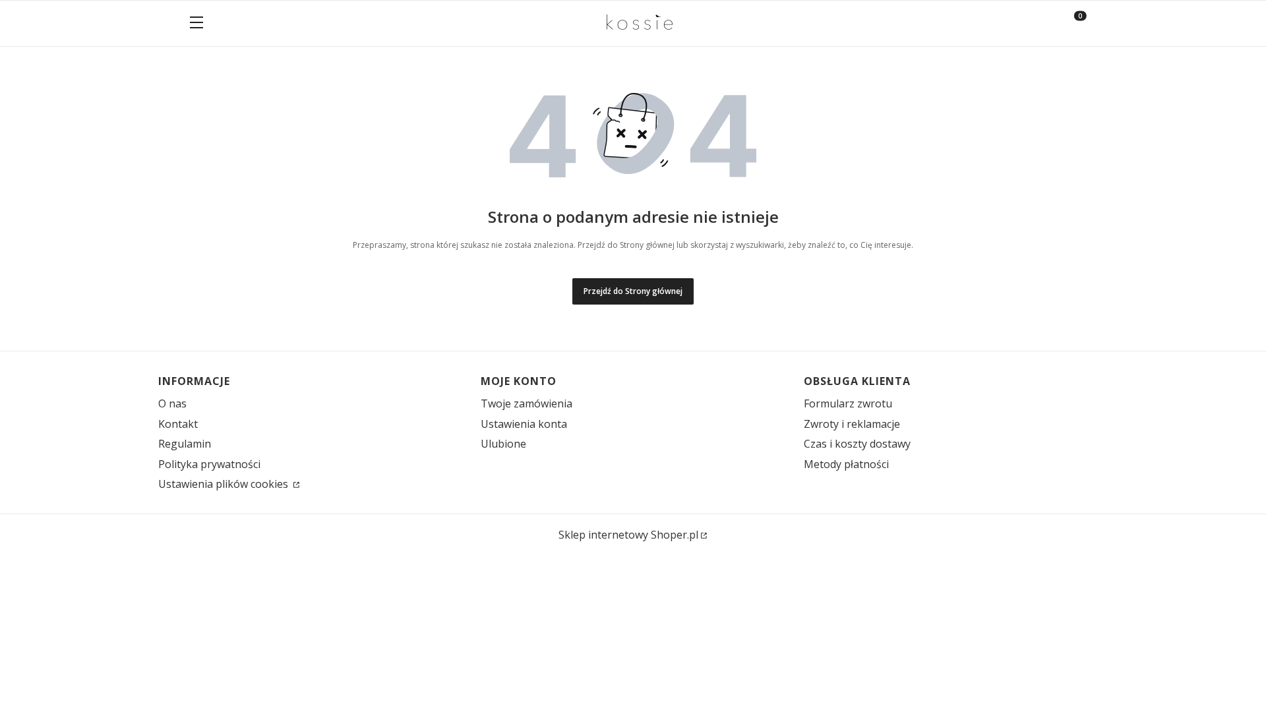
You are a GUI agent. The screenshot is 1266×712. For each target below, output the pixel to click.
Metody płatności (846, 464)
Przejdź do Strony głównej (633, 291)
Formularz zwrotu (848, 403)
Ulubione (503, 443)
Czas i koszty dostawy (857, 443)
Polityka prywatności (209, 464)
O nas (172, 403)
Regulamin (184, 443)
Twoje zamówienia (526, 403)
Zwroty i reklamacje (852, 424)
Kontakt (178, 424)
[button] (196, 24)
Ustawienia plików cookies (224, 484)
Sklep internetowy (628, 534)
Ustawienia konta (524, 424)
